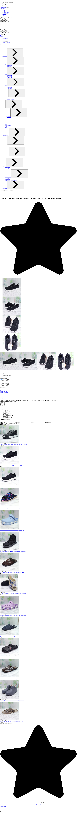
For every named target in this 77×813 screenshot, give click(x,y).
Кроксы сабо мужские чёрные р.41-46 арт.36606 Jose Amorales (11, 657)
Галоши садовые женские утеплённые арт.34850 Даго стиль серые (12, 700)
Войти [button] (1, 0)
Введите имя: (2, 422)
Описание (4, 396)
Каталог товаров (5, 44)
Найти (12, 190)
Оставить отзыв (47, 422)
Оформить (8, 42)
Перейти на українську (38, 804)
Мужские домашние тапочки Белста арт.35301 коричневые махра (12, 572)
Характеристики (5, 397)
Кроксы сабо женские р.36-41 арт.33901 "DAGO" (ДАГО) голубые (12, 530)
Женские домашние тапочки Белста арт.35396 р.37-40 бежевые (11, 721)
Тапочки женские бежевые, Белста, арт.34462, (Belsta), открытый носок (13, 593)
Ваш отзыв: (33, 422)
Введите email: (17, 422)
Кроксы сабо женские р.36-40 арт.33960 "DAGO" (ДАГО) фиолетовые (13, 615)
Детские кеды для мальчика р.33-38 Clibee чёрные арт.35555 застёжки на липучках (15, 465)
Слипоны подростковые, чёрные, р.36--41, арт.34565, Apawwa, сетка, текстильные (15, 486)
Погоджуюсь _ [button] (3, 806)
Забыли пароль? (3, 7)
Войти (8, 7)
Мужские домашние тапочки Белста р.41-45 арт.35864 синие (11, 636)
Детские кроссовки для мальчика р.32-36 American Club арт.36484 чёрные (13, 444)
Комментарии (5, 398)
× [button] (0, 811)
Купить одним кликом (4, 392)
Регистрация (3, 8)
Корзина (4, 42)
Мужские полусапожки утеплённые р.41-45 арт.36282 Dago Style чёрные (13, 551)
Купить (1, 391)
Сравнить (5, 391)
